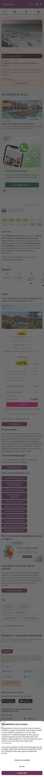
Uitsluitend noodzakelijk (22, 760)
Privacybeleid (6, 743)
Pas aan (22, 766)
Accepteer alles (22, 773)
